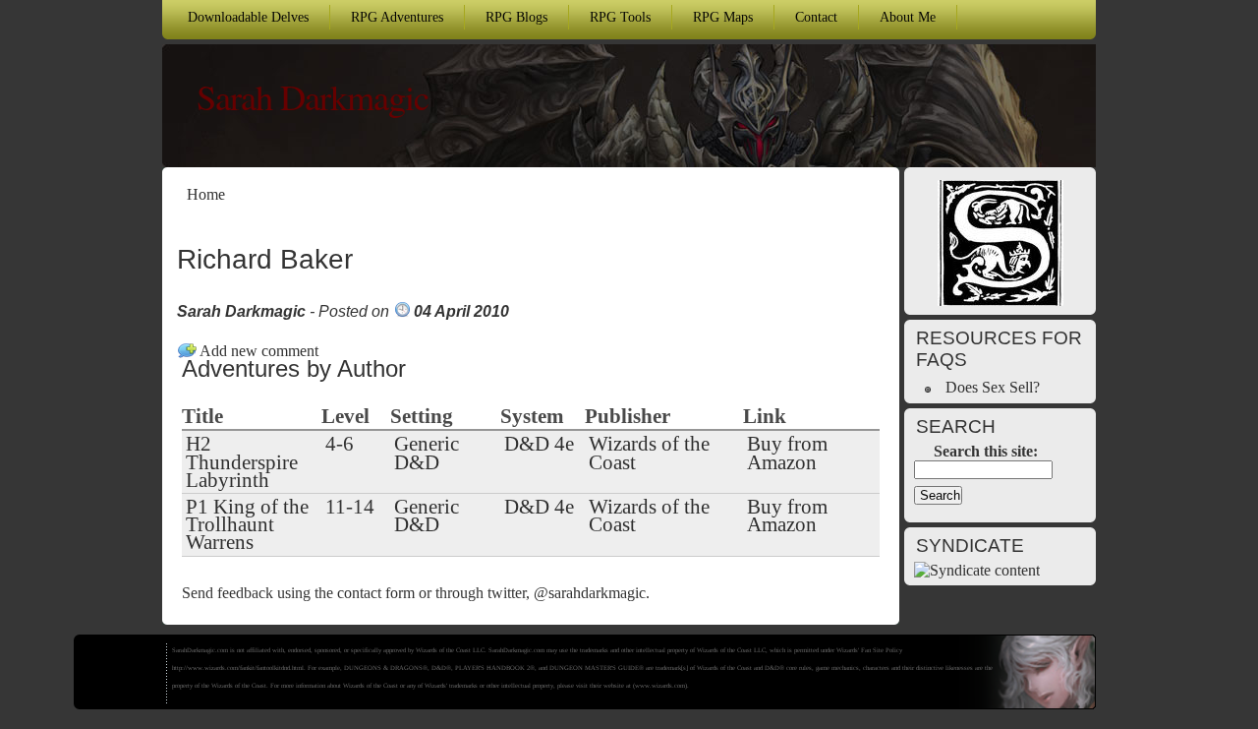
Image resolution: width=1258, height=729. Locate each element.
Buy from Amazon (787, 452)
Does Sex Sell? (992, 387)
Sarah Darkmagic (313, 96)
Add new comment (259, 350)
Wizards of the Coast (649, 452)
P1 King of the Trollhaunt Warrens (247, 524)
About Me (908, 17)
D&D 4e (539, 444)
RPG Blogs (516, 17)
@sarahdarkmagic (590, 592)
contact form (376, 592)
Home (206, 194)
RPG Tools (620, 17)
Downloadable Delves (248, 17)
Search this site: (986, 451)
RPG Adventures (397, 17)
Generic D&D (426, 452)
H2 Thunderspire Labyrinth (242, 461)
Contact (816, 17)
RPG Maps (723, 17)
